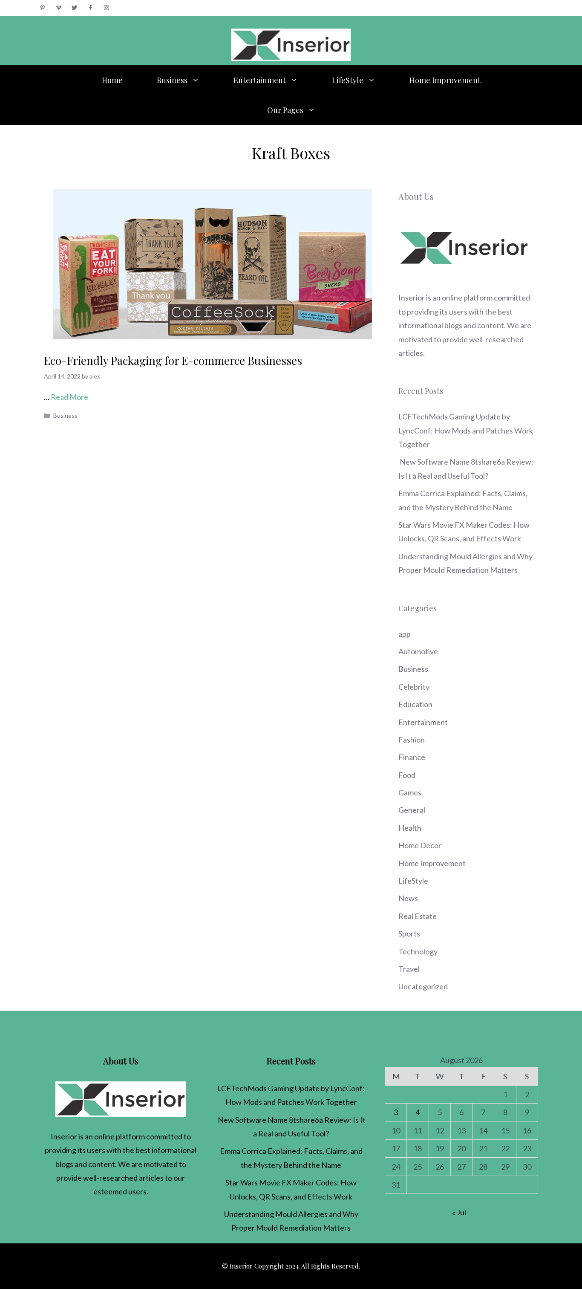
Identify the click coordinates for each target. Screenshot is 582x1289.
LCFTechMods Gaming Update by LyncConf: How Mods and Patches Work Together (465, 430)
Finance (411, 757)
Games (409, 792)
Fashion (411, 739)
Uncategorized (423, 986)
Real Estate (417, 916)
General (411, 810)
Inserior (411, 297)
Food (406, 775)
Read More (69, 397)
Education (415, 704)
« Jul (459, 1212)
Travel (409, 969)
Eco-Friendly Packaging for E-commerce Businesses (173, 360)
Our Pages (285, 110)
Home (112, 80)
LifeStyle (347, 80)
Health (409, 827)
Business (172, 80)
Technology (418, 951)
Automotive (418, 651)
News (408, 898)
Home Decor (419, 845)
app (404, 634)
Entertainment (259, 80)
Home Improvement (445, 80)
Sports (409, 933)
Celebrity (413, 686)
